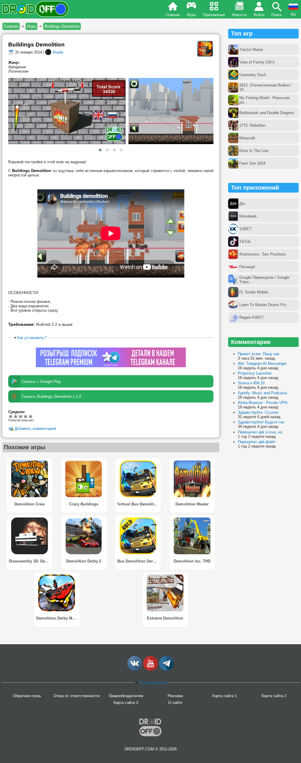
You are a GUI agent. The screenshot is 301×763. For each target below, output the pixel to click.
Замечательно (25, 416)
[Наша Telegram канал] (166, 669)
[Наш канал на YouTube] (150, 669)
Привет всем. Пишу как (258, 354)
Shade (57, 52)
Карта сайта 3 (125, 702)
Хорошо (20, 416)
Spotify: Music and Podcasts (262, 393)
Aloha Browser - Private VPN (262, 402)
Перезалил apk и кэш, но (260, 432)
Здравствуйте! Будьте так (261, 422)
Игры (191, 15)
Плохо (10, 416)
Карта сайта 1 (224, 696)
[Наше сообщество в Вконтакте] (134, 669)
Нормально (15, 416)
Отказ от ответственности (76, 696)
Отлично (30, 416)
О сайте (175, 702)
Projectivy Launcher (255, 373)
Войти (259, 15)
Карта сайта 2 (274, 696)
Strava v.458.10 (251, 383)
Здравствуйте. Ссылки (258, 412)
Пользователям (153, 682)
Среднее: (16, 412)
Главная (172, 15)
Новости (239, 15)
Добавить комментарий (35, 429)
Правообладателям (126, 696)
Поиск (276, 15)
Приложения (214, 15)
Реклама (175, 696)
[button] (100, 150)
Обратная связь (27, 696)
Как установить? (31, 337)
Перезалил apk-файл (256, 442)
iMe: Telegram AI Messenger (262, 363)
